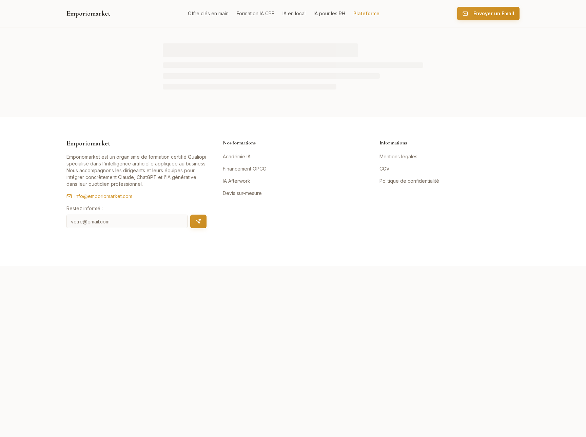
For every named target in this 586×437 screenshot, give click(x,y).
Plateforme (366, 13)
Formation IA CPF (255, 13)
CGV (384, 169)
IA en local (294, 13)
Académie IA (237, 156)
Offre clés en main (208, 13)
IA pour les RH (329, 13)
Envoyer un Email (493, 13)
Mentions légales (398, 156)
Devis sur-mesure (242, 193)
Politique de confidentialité (409, 181)
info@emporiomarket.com (103, 196)
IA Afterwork (236, 181)
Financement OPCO (245, 169)
